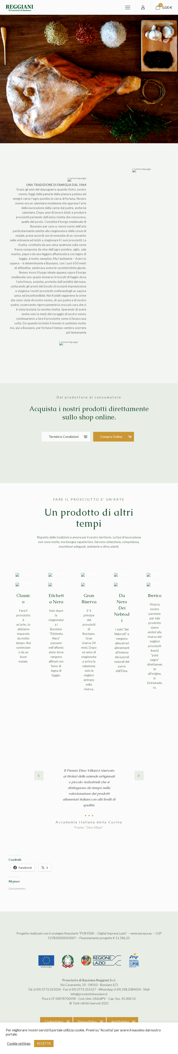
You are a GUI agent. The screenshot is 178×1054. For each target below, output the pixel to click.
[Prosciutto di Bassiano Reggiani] (19, 7)
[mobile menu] (128, 7)
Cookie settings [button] (19, 1043)
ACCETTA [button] (44, 1043)
